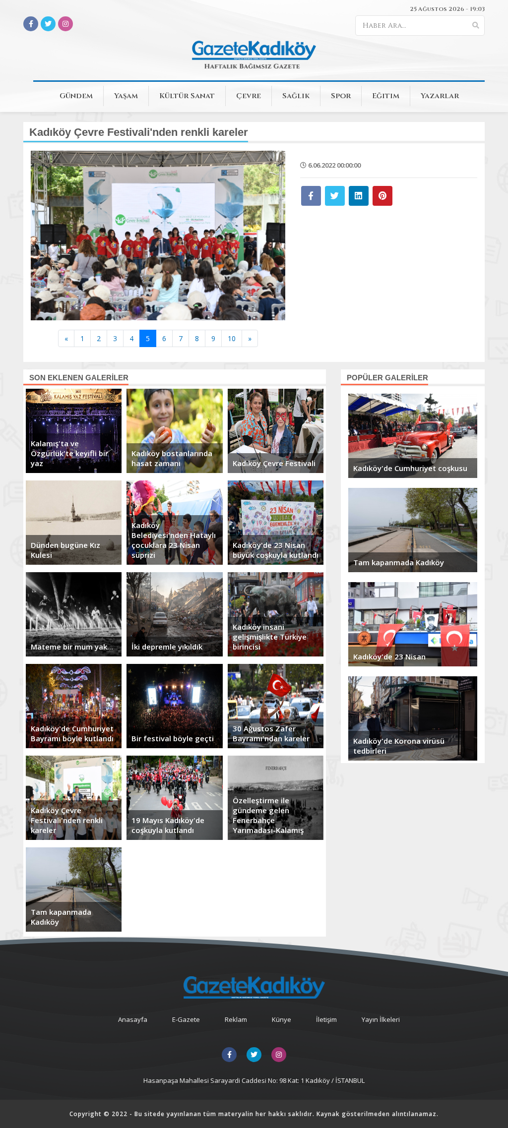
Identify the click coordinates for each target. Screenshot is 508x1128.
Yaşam (126, 96)
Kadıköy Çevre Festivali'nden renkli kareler (67, 820)
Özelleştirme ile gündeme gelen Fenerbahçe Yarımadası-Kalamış (268, 815)
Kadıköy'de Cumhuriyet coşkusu (410, 468)
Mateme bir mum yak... (72, 647)
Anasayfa (132, 1019)
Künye (281, 1019)
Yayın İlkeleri (381, 1019)
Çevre (248, 96)
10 (232, 338)
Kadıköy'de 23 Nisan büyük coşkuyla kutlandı (275, 550)
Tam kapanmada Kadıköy (61, 917)
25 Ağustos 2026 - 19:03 (447, 9)
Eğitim (385, 96)
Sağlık (296, 96)
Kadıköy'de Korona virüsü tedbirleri (398, 746)
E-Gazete (186, 1019)
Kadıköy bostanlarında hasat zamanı (171, 458)
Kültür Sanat (187, 96)
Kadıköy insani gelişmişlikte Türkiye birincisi (270, 637)
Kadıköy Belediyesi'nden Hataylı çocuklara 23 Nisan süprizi (173, 540)
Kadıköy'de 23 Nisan (389, 656)
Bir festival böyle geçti (172, 738)
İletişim (326, 1019)
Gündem (76, 96)
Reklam (236, 1019)
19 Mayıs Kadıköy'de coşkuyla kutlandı (167, 825)
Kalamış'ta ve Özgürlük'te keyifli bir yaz (69, 453)
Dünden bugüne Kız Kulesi (65, 550)
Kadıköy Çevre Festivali (274, 463)
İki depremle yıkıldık (166, 647)
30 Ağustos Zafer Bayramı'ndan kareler (271, 733)
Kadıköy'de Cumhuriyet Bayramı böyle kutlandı (72, 733)
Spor (341, 96)
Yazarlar (440, 96)
